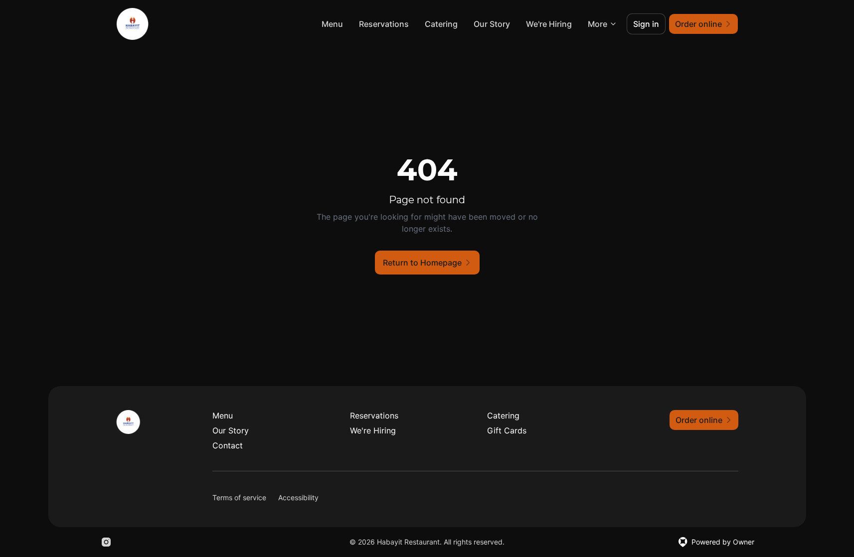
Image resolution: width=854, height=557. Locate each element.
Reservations (384, 24)
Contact (227, 445)
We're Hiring (549, 24)
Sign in (646, 24)
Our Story (492, 24)
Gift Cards (506, 430)
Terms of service (239, 497)
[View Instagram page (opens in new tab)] (106, 542)
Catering (441, 24)
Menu (332, 24)
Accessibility (298, 497)
